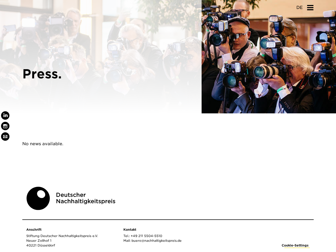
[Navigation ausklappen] (310, 6)
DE (299, 7)
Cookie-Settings (295, 245)
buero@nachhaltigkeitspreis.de (157, 241)
